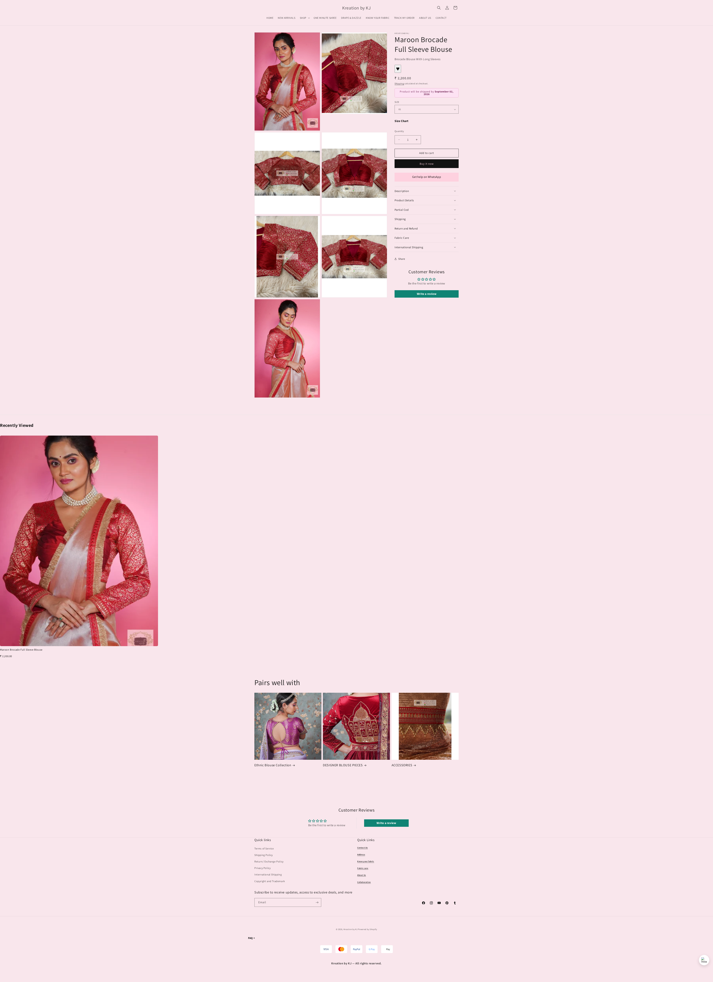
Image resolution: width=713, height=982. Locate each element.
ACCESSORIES (402, 765)
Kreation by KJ (351, 929)
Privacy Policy (262, 868)
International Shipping (268, 874)
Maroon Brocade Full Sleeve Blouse (21, 649)
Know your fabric (365, 861)
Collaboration (364, 882)
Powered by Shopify (367, 929)
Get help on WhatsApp (426, 177)
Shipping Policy (263, 855)
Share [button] (401, 258)
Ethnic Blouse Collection (272, 765)
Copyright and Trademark (269, 881)
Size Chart (401, 121)
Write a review (426, 294)
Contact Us (362, 847)
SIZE (397, 102)
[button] (304, 18)
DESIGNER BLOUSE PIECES (343, 765)
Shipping (399, 83)
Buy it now (427, 163)
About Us (361, 875)
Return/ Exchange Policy (269, 861)
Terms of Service (264, 848)
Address (361, 854)
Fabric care (362, 868)
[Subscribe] (317, 902)
